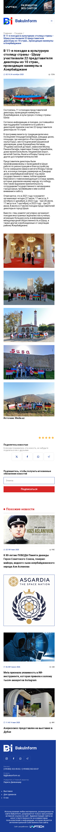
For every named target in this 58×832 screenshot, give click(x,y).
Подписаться (29, 489)
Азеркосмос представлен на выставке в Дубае (28, 730)
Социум (18, 33)
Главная (8, 33)
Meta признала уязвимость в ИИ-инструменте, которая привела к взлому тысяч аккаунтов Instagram (28, 676)
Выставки (8, 791)
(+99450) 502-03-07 (30, 769)
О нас (6, 798)
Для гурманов (10, 794)
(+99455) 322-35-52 (12, 769)
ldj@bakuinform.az (12, 775)
